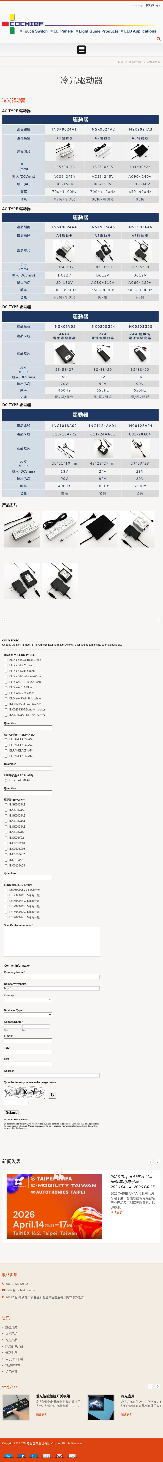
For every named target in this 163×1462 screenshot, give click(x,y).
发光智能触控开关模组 (53, 1396)
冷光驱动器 (153, 61)
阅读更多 (116, 1212)
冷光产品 (11, 1340)
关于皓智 (11, 1372)
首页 (120, 61)
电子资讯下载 (14, 1359)
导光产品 (11, 1333)
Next (158, 1162)
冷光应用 (128, 1396)
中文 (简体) (151, 5)
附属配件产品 (14, 1346)
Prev (150, 1162)
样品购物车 (135, 61)
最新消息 (11, 1352)
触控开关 (11, 1327)
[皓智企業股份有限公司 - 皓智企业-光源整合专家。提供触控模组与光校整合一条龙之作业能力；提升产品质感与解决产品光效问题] (81, 23)
